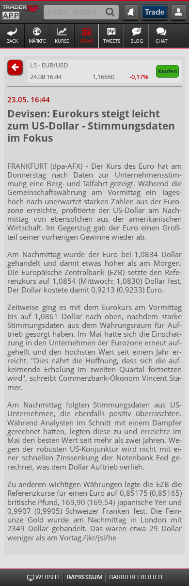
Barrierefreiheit (136, 577)
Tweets (111, 40)
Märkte (37, 40)
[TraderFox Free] (20, 11)
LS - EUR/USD (49, 65)
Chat (162, 40)
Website (47, 577)
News (87, 40)
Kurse (62, 40)
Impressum (84, 577)
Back (12, 40)
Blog (136, 40)
